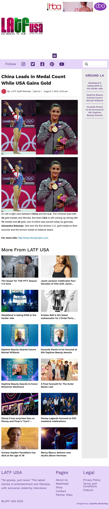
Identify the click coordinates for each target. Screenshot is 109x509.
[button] (54, 56)
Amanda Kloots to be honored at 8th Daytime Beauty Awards (59, 351)
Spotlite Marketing (99, 503)
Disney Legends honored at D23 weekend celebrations (58, 420)
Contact (61, 491)
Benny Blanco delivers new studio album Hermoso (56, 454)
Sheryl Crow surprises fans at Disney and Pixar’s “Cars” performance (17, 420)
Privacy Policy (91, 480)
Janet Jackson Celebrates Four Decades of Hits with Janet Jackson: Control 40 (58, 282)
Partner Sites (64, 494)
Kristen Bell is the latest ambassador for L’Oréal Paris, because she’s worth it (57, 316)
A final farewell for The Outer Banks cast (57, 385)
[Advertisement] (77, 31)
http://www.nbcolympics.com (33, 238)
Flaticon (88, 490)
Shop (59, 487)
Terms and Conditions (90, 485)
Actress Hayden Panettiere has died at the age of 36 (18, 454)
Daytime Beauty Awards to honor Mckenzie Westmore (19, 385)
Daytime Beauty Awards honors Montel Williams (18, 351)
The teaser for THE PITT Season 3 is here (19, 282)
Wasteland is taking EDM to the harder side (18, 316)
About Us (62, 480)
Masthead (62, 483)
